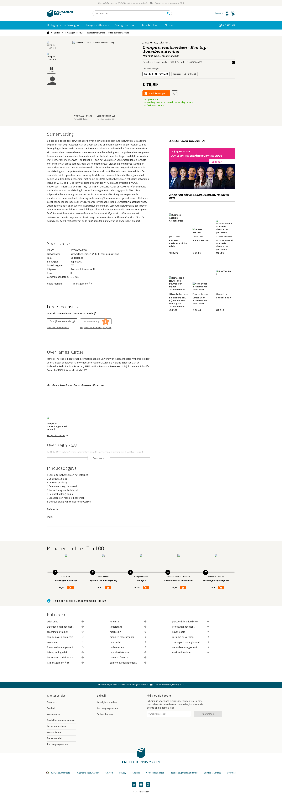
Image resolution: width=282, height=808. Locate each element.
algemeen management (60, 626)
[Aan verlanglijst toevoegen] (175, 93)
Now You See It (223, 297)
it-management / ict (58, 662)
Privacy (122, 773)
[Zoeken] (168, 13)
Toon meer (97, 458)
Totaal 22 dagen (81, 119)
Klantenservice (56, 695)
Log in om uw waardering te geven (95, 327)
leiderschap (116, 626)
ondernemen (117, 647)
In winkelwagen (157, 93)
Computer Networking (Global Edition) (57, 426)
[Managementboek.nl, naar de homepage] (60, 16)
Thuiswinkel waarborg (60, 773)
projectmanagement (183, 626)
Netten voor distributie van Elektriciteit (200, 300)
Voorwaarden (54, 714)
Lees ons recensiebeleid (58, 327)
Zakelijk (101, 695)
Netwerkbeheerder (80, 254)
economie (52, 642)
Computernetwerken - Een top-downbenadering (108, 33)
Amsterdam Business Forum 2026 (197, 156)
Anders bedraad (201, 240)
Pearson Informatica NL (83, 269)
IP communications (108, 254)
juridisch (114, 621)
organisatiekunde (119, 652)
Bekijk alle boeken (56, 435)
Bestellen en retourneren (61, 720)
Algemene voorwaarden (88, 773)
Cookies (136, 773)
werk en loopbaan (181, 652)
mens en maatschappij (122, 637)
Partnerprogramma (57, 744)
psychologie (178, 632)
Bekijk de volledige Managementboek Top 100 (79, 600)
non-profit (115, 642)
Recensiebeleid (55, 738)
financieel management (60, 647)
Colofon (109, 773)
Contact (51, 708)
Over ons (52, 702)
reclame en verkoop (183, 637)
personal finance (119, 657)
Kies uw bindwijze (150, 68)
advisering (52, 621)
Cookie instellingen (155, 773)
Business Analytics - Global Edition (178, 243)
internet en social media (60, 657)
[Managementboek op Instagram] (148, 784)
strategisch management (186, 642)
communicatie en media (60, 637)
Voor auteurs (54, 732)
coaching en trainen (57, 632)
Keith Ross (164, 42)
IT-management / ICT (74, 33)
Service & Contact (212, 773)
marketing (115, 632)
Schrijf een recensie (60, 321)
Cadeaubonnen (105, 714)
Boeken (57, 33)
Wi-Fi (94, 254)
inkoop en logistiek (57, 652)
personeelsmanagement (123, 662)
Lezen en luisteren (57, 726)
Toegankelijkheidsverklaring (184, 773)
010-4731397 (229, 25)
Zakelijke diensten (107, 702)
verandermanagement (184, 647)
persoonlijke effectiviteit (185, 621)
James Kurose (149, 42)
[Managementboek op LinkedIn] (134, 784)
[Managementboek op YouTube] (141, 784)
